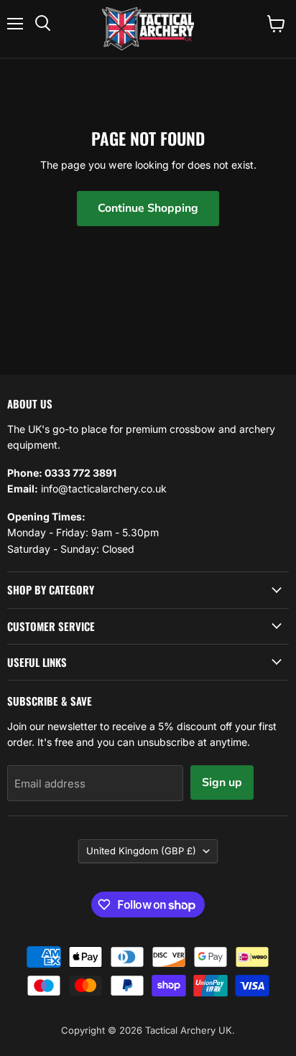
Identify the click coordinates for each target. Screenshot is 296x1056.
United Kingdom (141, 850)
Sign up (222, 782)
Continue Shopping (148, 208)
